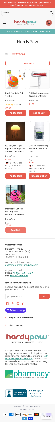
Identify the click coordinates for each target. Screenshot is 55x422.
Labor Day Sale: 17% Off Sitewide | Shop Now (27, 31)
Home (7, 54)
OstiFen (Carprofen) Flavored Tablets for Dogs (38, 148)
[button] (48, 23)
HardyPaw (10, 100)
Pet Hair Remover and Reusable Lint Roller (39, 94)
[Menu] (4, 23)
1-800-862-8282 (29, 2)
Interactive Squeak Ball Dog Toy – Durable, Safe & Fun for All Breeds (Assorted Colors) (14, 211)
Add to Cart (16, 112)
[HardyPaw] (26, 22)
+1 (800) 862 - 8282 (23, 272)
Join (44, 296)
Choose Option (39, 175)
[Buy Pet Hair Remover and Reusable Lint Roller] (39, 79)
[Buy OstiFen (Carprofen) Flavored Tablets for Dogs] (39, 131)
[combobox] (25, 13)
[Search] (51, 13)
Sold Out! (16, 230)
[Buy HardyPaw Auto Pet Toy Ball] (15, 79)
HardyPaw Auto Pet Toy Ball (14, 94)
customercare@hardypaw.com (21, 264)
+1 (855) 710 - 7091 (19, 275)
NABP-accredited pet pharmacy (27, 357)
